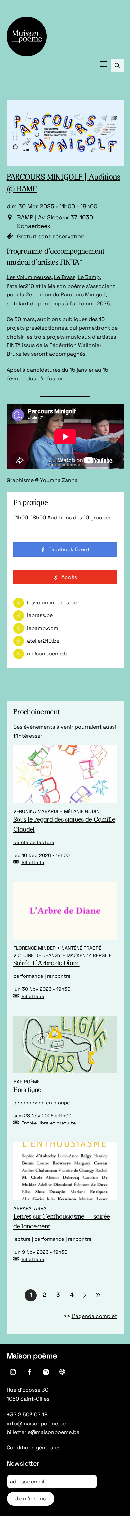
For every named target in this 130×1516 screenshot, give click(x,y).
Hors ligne (27, 1090)
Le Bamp (89, 277)
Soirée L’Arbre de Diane (46, 964)
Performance (28, 976)
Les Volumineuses (29, 277)
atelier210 (21, 286)
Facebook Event (69, 549)
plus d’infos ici (43, 378)
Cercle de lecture (33, 842)
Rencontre (59, 976)
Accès (69, 577)
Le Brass (64, 277)
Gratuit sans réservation (51, 236)
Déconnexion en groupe (41, 1103)
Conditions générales (33, 1447)
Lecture (22, 1239)
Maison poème (66, 286)
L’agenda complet (94, 1316)
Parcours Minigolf (83, 294)
